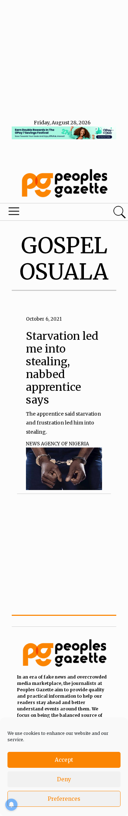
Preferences (64, 798)
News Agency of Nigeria (57, 444)
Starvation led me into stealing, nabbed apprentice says (62, 367)
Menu (44, 213)
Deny (64, 779)
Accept (64, 759)
